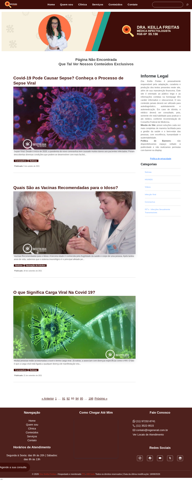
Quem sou (66, 4)
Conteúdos (116, 4)
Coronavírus (21, 161)
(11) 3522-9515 (144, 425)
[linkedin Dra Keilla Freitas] (180, 458)
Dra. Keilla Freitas (48, 474)
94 (77, 398)
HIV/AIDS (149, 179)
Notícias (33, 161)
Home (51, 4)
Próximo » (101, 398)
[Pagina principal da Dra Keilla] (11, 4)
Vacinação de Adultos (35, 265)
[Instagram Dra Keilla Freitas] (140, 458)
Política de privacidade (160, 159)
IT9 (83, 474)
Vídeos (148, 187)
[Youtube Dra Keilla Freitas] (160, 458)
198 (91, 398)
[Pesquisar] (187, 4)
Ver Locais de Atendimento (148, 434)
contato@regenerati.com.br (151, 430)
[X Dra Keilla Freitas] (170, 458)
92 (68, 398)
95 (81, 398)
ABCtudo (90, 474)
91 (63, 398)
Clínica (82, 4)
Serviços (97, 4)
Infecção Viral (150, 194)
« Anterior (48, 398)
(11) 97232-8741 (145, 421)
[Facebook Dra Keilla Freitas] (150, 458)
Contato (133, 4)
